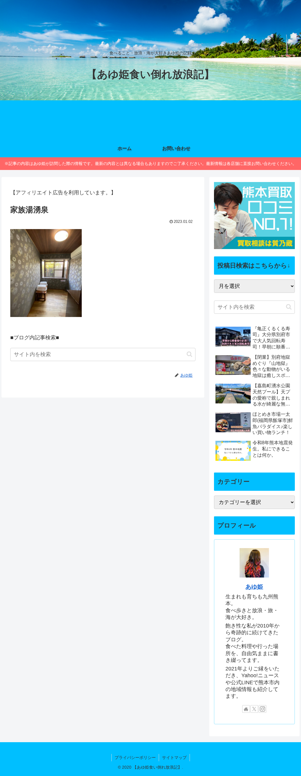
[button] (189, 354)
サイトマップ (174, 757)
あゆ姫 (254, 586)
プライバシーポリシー (135, 757)
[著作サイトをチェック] (246, 709)
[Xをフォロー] (254, 709)
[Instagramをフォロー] (262, 709)
